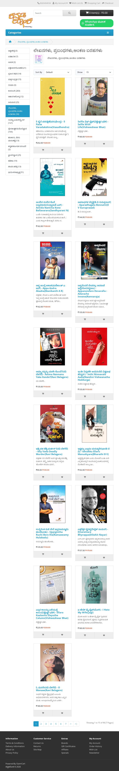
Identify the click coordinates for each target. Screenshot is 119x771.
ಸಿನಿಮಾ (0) (12, 85)
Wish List (93, 749)
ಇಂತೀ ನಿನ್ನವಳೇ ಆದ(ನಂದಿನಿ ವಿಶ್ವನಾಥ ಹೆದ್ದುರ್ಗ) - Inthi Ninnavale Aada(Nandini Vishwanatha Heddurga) (94, 375)
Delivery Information (15, 746)
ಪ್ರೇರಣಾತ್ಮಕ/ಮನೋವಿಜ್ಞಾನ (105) (17, 130)
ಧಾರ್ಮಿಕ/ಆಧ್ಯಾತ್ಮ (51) (16, 172)
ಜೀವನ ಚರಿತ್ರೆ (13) (14, 166)
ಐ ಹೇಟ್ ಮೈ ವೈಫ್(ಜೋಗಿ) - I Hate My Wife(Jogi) (94, 611)
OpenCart (20, 763)
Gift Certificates (68, 746)
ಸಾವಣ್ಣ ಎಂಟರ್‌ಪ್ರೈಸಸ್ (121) (16, 121)
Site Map (37, 749)
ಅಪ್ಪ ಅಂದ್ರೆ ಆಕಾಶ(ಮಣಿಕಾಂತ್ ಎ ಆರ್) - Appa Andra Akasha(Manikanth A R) (50, 288)
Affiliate (64, 749)
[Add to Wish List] (62, 150)
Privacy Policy (12, 752)
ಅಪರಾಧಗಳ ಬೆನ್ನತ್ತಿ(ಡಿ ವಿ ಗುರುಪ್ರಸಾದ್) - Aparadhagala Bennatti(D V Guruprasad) (94, 204)
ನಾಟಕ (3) (12, 62)
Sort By (38, 72)
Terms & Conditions (15, 743)
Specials (65, 752)
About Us (10, 749)
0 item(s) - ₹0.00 (98, 13)
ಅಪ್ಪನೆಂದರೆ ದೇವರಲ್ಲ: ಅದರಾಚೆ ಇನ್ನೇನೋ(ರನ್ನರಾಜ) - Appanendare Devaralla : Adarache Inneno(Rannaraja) (92, 291)
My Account (94, 743)
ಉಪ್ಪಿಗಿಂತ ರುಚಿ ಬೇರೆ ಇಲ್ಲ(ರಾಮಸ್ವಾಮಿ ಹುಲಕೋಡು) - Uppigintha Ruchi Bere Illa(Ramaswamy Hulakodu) (52, 533)
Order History (95, 746)
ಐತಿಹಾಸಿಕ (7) (13, 56)
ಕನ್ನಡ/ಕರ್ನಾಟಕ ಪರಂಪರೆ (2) (17, 148)
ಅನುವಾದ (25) (13, 102)
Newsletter (94, 752)
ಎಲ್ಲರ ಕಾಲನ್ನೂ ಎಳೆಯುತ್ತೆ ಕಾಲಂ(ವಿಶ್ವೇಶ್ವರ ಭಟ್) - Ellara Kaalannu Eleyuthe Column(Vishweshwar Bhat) (52, 614)
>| (76, 723)
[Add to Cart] (43, 150)
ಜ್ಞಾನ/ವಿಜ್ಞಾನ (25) (14, 155)
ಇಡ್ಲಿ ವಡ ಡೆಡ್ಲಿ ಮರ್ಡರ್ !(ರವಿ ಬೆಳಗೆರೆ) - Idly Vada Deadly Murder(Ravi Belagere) (52, 451)
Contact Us (38, 743)
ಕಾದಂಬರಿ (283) (14, 90)
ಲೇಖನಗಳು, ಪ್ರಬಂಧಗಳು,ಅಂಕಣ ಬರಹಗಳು (33, 41)
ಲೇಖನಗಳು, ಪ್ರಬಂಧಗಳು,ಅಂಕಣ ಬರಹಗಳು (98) (15, 111)
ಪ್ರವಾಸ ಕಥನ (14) (14, 73)
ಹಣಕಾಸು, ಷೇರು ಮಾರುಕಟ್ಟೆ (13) (14, 139)
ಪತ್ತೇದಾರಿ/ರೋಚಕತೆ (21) (17, 68)
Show (79, 72)
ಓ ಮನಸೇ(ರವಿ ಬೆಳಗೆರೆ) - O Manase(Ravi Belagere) (49, 689)
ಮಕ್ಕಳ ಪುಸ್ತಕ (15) (14, 79)
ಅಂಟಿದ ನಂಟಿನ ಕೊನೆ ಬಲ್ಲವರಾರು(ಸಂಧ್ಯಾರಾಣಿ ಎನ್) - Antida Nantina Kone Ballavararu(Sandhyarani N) (52, 206)
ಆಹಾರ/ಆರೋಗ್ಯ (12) (16, 96)
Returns (37, 746)
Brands (64, 743)
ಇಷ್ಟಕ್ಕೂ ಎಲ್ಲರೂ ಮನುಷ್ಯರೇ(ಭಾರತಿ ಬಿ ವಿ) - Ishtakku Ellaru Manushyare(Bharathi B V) (94, 451)
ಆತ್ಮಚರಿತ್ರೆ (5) (13, 50)
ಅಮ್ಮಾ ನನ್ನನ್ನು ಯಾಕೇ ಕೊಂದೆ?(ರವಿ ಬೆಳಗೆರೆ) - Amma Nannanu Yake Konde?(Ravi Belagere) (52, 374)
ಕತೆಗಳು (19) (12, 161)
